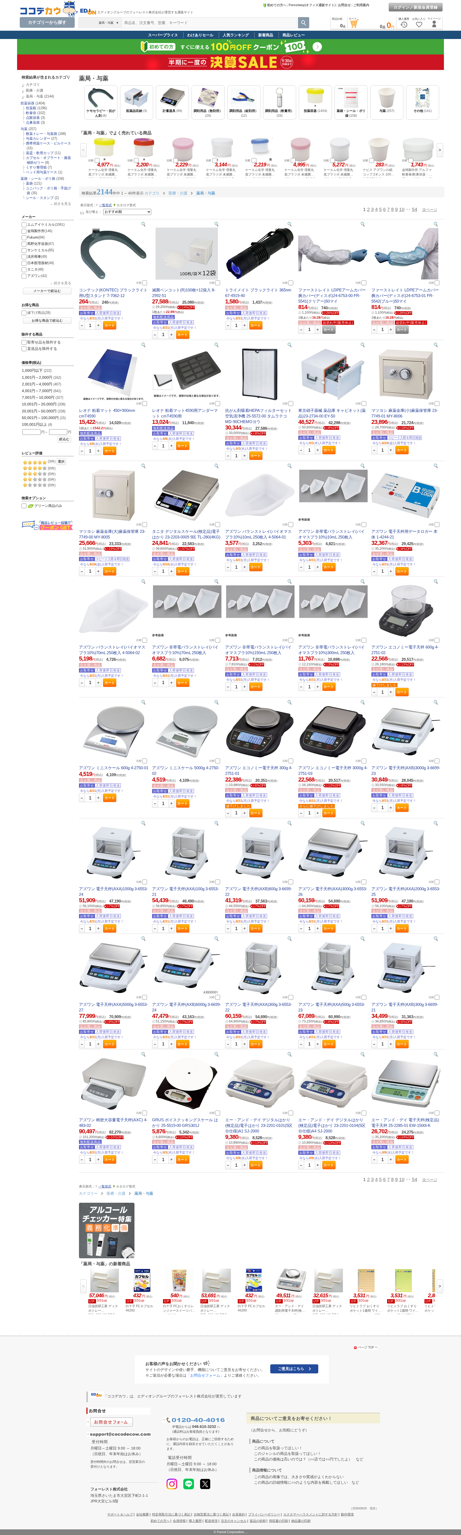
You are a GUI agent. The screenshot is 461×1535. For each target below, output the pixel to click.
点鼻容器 (33, 122)
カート (110, 325)
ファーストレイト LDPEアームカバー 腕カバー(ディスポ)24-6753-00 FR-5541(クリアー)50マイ (332, 295)
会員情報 (179, 1521)
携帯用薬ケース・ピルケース (48, 143)
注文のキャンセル (234, 1521)
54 (414, 209)
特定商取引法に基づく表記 (171, 1514)
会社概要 (142, 1514)
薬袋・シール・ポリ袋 (38, 179)
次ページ (429, 210)
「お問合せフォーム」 (205, 1375)
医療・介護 (34, 90)
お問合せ (344, 5)
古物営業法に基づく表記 (211, 1514)
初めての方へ (276, 5)
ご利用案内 (361, 5)
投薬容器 (27, 103)
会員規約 (238, 1514)
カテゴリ (33, 85)
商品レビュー (294, 35)
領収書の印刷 (278, 1521)
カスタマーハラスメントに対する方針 (310, 1514)
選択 (61, 461)
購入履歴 (195, 1521)
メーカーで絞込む (47, 291)
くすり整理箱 (36, 167)
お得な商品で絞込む (47, 320)
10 (401, 209)
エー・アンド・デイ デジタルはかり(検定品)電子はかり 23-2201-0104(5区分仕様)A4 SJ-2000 (331, 1125)
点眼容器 (33, 118)
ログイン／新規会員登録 (416, 7)
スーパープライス (163, 35)
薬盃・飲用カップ (40, 153)
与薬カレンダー (38, 138)
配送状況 (211, 1521)
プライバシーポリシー (264, 1514)
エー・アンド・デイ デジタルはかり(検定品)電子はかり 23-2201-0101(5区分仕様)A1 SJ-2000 (258, 1125)
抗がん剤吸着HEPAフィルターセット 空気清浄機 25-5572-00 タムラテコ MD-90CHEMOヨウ (258, 416)
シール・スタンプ (40, 198)
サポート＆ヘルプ (120, 1514)
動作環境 (347, 1514)
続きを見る (62, 204)
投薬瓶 (31, 108)
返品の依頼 (258, 1521)
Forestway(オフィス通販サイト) (312, 5)
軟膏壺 (31, 113)
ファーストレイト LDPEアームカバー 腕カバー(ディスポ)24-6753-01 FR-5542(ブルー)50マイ (405, 295)
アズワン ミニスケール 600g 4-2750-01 (113, 767)
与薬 (24, 129)
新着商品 (265, 35)
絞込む (64, 439)
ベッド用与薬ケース (41, 172)
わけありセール (200, 35)
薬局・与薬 (34, 96)
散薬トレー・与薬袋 (41, 134)
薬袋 (29, 183)
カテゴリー (88, 1193)
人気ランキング (236, 35)
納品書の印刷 (301, 1521)
